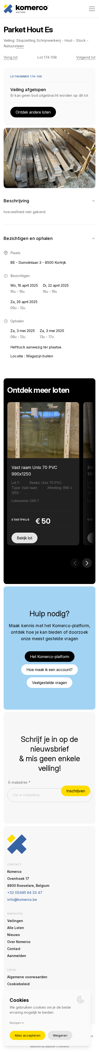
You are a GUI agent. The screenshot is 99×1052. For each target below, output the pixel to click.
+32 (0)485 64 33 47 (24, 892)
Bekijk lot (24, 538)
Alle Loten (15, 928)
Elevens (63, 1046)
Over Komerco (19, 942)
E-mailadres (19, 782)
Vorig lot (11, 57)
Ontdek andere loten (33, 112)
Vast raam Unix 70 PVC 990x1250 (34, 470)
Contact (13, 949)
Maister (50, 1046)
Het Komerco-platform (49, 656)
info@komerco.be (22, 899)
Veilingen (15, 921)
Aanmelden (16, 956)
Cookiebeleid (18, 984)
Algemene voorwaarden (27, 977)
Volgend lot (85, 57)
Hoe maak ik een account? (49, 669)
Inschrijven (75, 790)
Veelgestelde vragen (49, 682)
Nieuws (13, 935)
